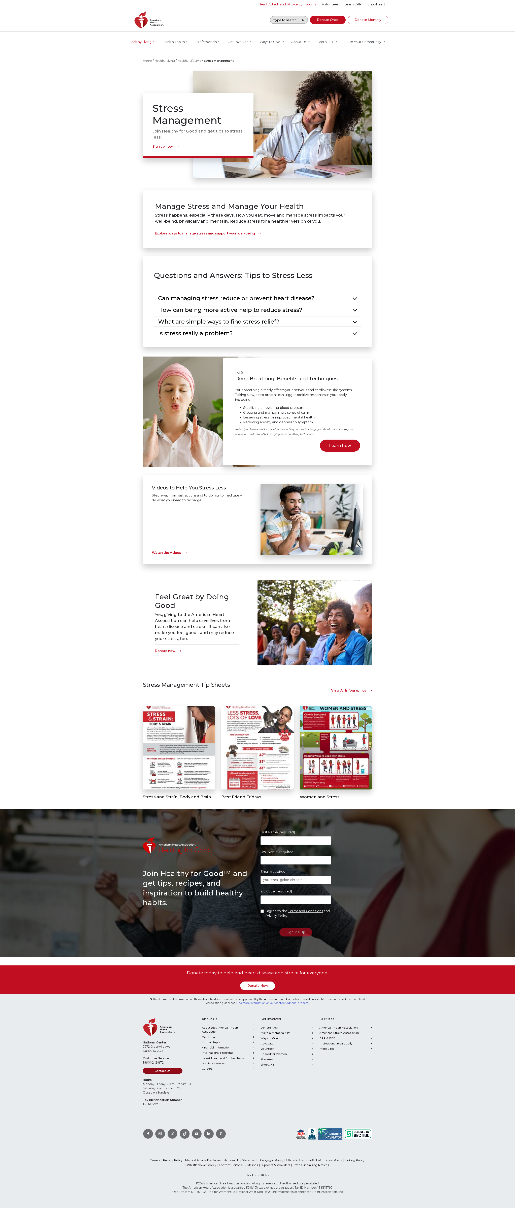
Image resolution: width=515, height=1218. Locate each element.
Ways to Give (269, 1038)
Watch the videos (166, 553)
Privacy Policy (276, 916)
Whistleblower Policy (201, 1165)
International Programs (217, 1052)
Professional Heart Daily (335, 1043)
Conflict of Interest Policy (324, 1160)
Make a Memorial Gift (275, 1032)
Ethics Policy (295, 1160)
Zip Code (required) (276, 891)
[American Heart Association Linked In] (209, 1134)
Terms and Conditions (305, 911)
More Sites (326, 1048)
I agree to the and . (297, 913)
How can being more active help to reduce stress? (230, 309)
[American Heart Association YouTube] (197, 1134)
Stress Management (219, 61)
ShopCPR (267, 1064)
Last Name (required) (278, 852)
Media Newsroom (214, 1063)
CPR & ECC (327, 1038)
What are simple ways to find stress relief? (218, 321)
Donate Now (257, 986)
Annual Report (212, 1042)
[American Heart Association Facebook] (148, 1134)
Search (303, 20)
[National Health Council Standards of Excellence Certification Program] (301, 1134)
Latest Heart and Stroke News (223, 1058)
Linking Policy (354, 1160)
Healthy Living (164, 61)
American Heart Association (338, 1027)
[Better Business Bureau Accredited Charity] (312, 1134)
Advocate (267, 1043)
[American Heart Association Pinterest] (221, 1134)
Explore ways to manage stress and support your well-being (205, 233)
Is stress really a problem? (195, 333)
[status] (297, 411)
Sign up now (162, 146)
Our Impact (209, 1037)
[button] (328, 20)
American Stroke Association (339, 1032)
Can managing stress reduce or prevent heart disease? (236, 298)
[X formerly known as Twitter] (172, 1134)
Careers (207, 1068)
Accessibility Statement (241, 1160)
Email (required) (274, 872)
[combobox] (284, 20)
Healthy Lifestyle (189, 61)
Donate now (165, 651)
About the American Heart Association (220, 1029)
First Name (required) (278, 832)
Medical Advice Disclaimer (203, 1160)
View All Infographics (348, 690)
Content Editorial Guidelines (238, 1165)
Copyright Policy (271, 1160)
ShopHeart (268, 1059)
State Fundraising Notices (311, 1165)
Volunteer (267, 1048)
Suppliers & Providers (275, 1165)
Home (147, 61)
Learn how (340, 445)
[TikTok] (184, 1134)
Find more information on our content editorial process (272, 1002)
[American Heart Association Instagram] (160, 1134)
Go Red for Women (274, 1054)
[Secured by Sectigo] (358, 1134)
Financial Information (216, 1047)
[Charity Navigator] (330, 1134)
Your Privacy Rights (257, 1175)
